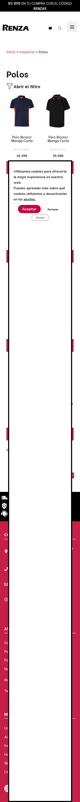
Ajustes (40, 217)
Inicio (10, 51)
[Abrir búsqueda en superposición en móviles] (60, 28)
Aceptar (29, 209)
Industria (27, 51)
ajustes (29, 199)
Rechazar (52, 209)
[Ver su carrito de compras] (49, 27)
